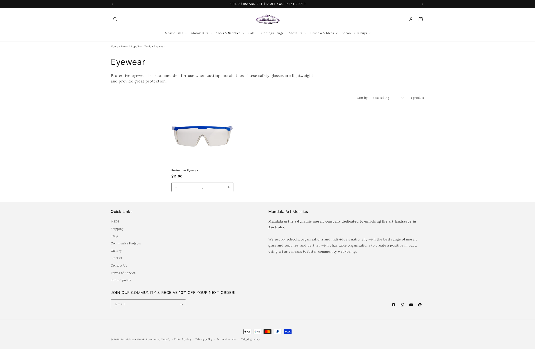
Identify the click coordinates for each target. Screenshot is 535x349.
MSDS (115, 221)
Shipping (117, 229)
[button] (115, 19)
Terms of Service (123, 273)
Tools (147, 46)
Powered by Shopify (158, 339)
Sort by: (362, 98)
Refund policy (121, 280)
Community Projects (126, 243)
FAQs (114, 236)
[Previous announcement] (112, 4)
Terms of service (227, 339)
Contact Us (119, 265)
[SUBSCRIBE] (181, 304)
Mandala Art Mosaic (133, 339)
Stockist (116, 258)
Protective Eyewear (185, 170)
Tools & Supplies (131, 46)
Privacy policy (204, 339)
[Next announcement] (422, 4)
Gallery (116, 251)
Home (114, 46)
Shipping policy (250, 339)
